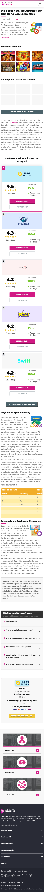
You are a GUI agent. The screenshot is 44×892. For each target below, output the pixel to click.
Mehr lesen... (5, 37)
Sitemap (3, 882)
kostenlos (13, 123)
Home (3, 19)
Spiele (9, 19)
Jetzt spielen (22, 201)
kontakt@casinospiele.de (9, 825)
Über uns (20, 882)
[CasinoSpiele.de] (7, 3)
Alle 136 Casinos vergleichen (22, 404)
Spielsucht (11, 882)
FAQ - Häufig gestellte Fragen (10, 885)
